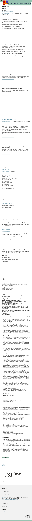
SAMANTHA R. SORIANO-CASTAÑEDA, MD (8, 79)
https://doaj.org (4, 497)
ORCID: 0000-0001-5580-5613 (6, 231)
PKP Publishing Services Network (6, 482)
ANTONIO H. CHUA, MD (5, 95)
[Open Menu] (1, 1)
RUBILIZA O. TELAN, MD (5, 169)
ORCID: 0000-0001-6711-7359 (6, 121)
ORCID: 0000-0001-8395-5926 (6, 81)
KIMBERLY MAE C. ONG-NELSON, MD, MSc (8, 137)
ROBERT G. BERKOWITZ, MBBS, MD (7, 203)
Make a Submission (5, 457)
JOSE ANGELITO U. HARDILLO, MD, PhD (7, 229)
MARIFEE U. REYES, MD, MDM (6, 154)
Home (2, 4)
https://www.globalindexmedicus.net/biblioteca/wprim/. (10, 499)
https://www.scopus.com (9, 496)
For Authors (3, 464)
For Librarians (3, 465)
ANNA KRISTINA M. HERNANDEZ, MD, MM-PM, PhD (9, 119)
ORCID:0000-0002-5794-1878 (6, 13)
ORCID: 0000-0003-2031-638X (5, 171)
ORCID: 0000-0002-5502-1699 (6, 156)
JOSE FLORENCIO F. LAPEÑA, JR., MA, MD (7, 11)
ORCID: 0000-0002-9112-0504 (6, 97)
